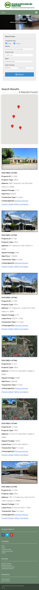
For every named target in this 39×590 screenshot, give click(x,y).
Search (20, 74)
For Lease (18, 43)
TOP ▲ (3, 587)
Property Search (6, 579)
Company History (6, 549)
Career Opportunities (7, 551)
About (3, 547)
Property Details (7, 204)
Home (3, 546)
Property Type (9, 55)
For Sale (9, 43)
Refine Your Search (21, 204)
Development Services (8, 568)
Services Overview (6, 563)
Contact (4, 553)
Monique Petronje (21, 201)
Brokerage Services (7, 565)
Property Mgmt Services (8, 567)
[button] (14, 116)
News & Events (6, 581)
